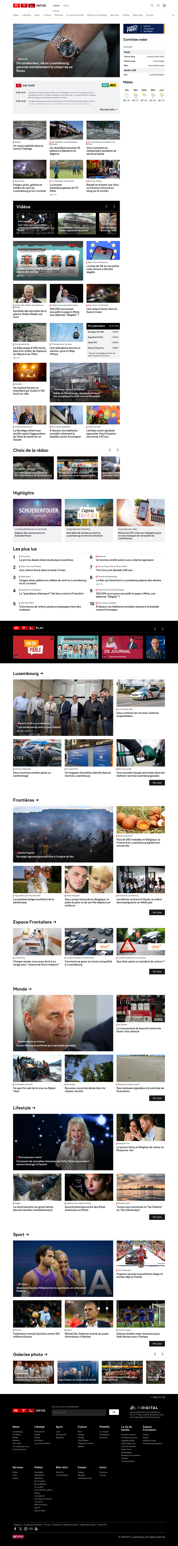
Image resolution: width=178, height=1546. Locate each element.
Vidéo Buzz (38, 1478)
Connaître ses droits (129, 1438)
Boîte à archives (40, 1505)
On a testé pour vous (21, 1447)
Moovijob (81, 1475)
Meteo (15, 1472)
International (61, 1435)
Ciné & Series (83, 1441)
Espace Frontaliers (97, 15)
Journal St (38, 1502)
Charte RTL (102, 1525)
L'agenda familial (128, 1441)
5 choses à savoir (19, 1449)
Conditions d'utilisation (33, 1525)
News (16, 15)
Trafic (15, 1475)
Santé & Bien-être (128, 1444)
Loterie (15, 1478)
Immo (157, 22)
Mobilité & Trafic (149, 1441)
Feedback (17, 1525)
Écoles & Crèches (128, 1435)
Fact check (17, 1443)
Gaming (81, 1438)
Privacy (47, 1525)
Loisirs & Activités (128, 1447)
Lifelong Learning (85, 1478)
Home (56, 5)
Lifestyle (26, 15)
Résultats (60, 1438)
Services (114, 15)
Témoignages (126, 1452)
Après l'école (126, 1449)
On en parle (39, 1487)
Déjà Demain (39, 1475)
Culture (47, 15)
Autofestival (104, 1435)
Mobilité (59, 15)
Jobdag (81, 1472)
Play (66, 5)
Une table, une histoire (43, 1499)
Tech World (38, 1441)
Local (58, 1432)
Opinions (16, 1441)
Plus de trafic (66, 97)
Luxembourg (18, 1432)
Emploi (150, 15)
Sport (37, 15)
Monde (15, 1438)
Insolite (37, 1435)
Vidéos (126, 15)
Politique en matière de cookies (65, 1525)
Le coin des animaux (42, 1443)
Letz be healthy (62, 1475)
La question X (39, 1496)
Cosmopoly (38, 1472)
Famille (146, 1435)
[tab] (16, 15)
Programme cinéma (85, 1443)
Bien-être (138, 15)
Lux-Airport (104, 1432)
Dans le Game (39, 1511)
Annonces (103, 1438)
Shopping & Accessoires (130, 1455)
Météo (144, 95)
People (37, 1438)
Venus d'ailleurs (40, 1484)
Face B (37, 1508)
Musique (81, 1435)
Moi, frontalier (39, 1481)
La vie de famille (75, 15)
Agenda (81, 1447)
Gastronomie (39, 1432)
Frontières (17, 1435)
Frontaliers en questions (152, 1444)
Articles (102, 1475)
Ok (114, 1412)
